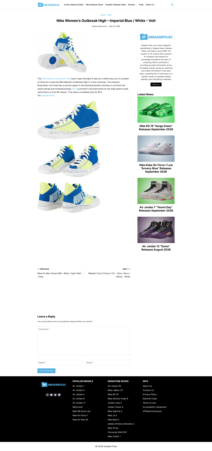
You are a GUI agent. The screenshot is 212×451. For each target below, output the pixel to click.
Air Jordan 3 (79, 390)
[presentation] (156, 109)
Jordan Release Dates (73, 5)
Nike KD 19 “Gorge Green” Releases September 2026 (156, 127)
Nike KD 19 (113, 394)
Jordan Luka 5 (115, 403)
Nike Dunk (78, 407)
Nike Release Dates (94, 5)
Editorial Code (150, 398)
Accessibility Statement (155, 407)
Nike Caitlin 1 (114, 436)
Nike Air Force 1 (80, 415)
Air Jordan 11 (79, 403)
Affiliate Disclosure (152, 411)
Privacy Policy (150, 394)
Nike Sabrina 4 (115, 411)
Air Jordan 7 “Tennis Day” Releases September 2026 (156, 209)
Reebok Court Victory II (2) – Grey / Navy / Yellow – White (109, 273)
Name (42, 362)
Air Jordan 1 (78, 386)
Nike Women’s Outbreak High (56, 78)
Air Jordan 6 (79, 398)
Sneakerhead (47, 95)
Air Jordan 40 (114, 386)
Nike (110, 15)
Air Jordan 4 (79, 394)
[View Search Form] (172, 5)
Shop (141, 5)
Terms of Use (149, 403)
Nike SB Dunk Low (81, 411)
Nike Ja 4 (112, 415)
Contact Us (148, 390)
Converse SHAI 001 (117, 432)
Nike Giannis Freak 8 (118, 398)
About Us (150, 5)
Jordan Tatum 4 (115, 407)
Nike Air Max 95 (80, 419)
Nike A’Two (113, 428)
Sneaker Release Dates (115, 5)
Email (90, 362)
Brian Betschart (100, 26)
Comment (44, 329)
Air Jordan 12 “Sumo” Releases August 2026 (156, 248)
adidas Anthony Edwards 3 (121, 424)
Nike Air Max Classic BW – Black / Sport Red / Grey (59, 273)
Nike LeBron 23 (115, 390)
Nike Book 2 (113, 419)
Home (102, 15)
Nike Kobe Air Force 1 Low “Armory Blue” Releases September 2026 (156, 168)
